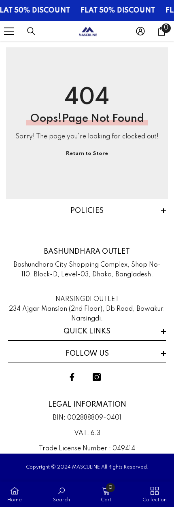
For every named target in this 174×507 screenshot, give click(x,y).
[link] (61, 494)
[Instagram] (96, 377)
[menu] (9, 31)
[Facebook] (72, 377)
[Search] (31, 31)
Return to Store (87, 153)
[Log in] (140, 31)
